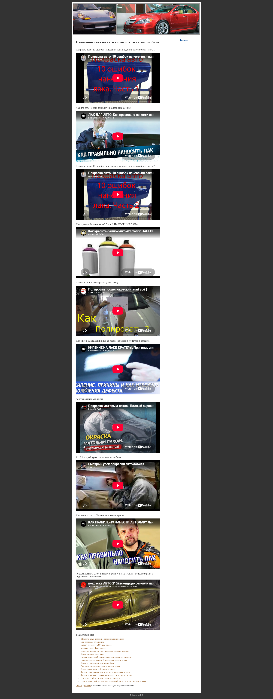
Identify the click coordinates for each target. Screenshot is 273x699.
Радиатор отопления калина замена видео (100, 666)
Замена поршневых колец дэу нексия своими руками (106, 672)
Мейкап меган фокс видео (93, 648)
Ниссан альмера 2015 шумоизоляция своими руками (106, 657)
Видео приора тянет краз (92, 654)
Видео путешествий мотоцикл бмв (97, 663)
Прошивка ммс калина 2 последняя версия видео (104, 660)
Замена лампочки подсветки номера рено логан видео (106, 675)
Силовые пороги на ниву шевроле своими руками (105, 651)
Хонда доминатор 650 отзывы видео (98, 669)
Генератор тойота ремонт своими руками (100, 678)
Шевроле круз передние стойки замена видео (102, 639)
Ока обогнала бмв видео (92, 642)
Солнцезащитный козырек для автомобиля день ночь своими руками (113, 681)
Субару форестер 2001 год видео (96, 645)
